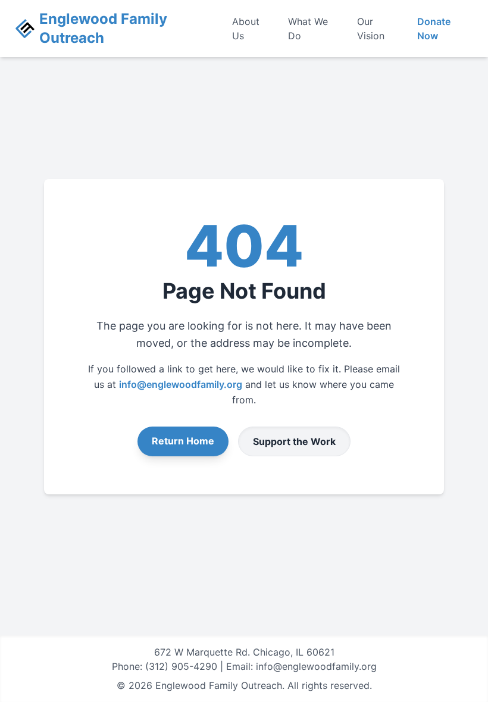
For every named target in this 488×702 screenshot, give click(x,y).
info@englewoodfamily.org (180, 384)
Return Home (183, 441)
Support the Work (294, 441)
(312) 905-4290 (181, 666)
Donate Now (434, 28)
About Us (245, 28)
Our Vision (370, 28)
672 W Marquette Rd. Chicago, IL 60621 (244, 652)
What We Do (308, 28)
